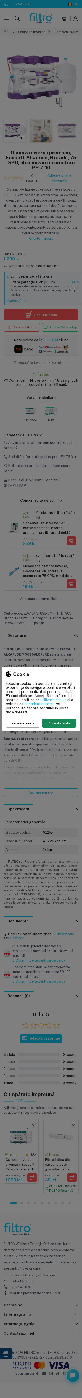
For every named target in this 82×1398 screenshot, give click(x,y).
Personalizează (23, 723)
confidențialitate (38, 704)
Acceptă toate (59, 723)
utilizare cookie (53, 700)
